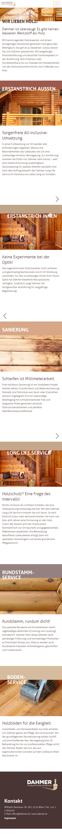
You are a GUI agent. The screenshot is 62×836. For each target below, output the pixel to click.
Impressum (10, 818)
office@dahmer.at (21, 813)
